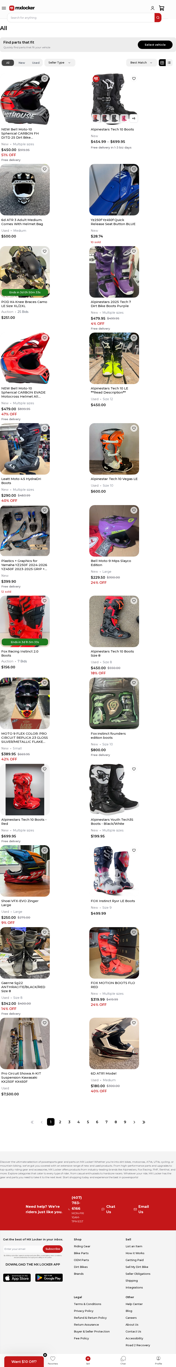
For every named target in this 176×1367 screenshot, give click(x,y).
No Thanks (64, 720)
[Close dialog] (155, 644)
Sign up (64, 707)
